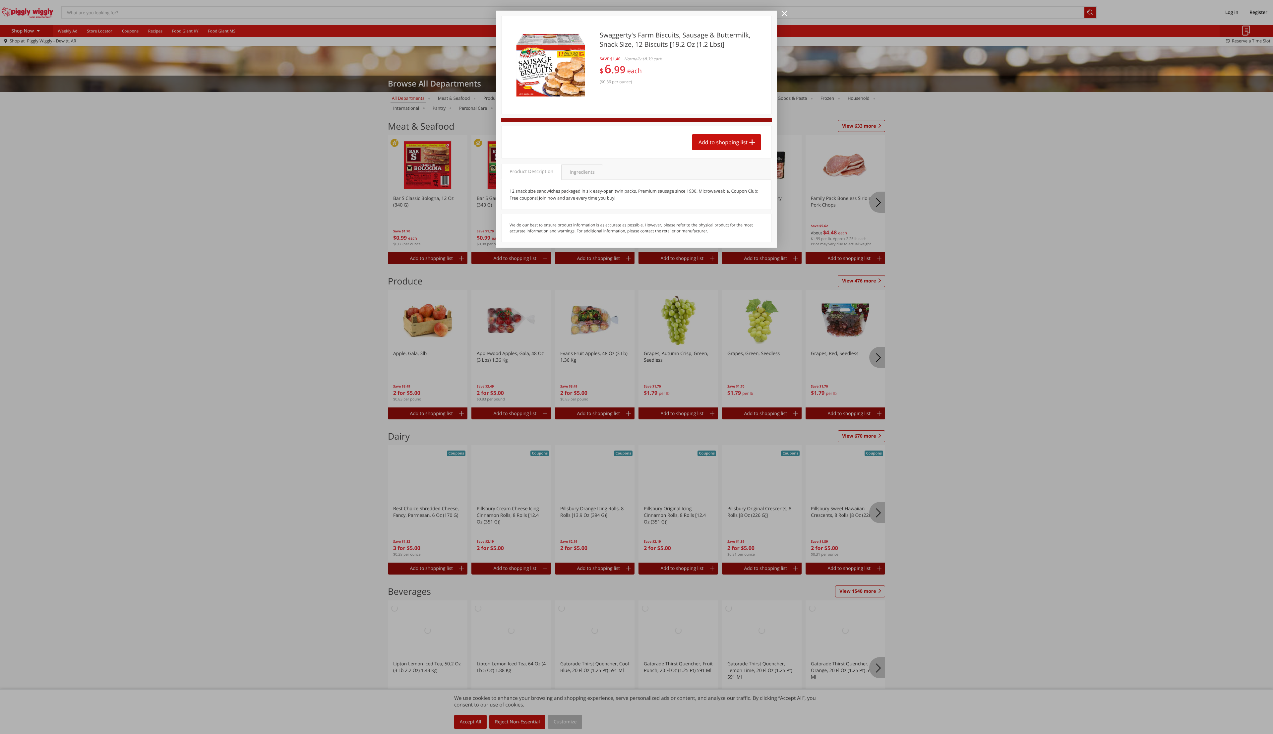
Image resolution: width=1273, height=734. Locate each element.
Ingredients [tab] (582, 172)
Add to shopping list (723, 142)
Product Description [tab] (531, 171)
